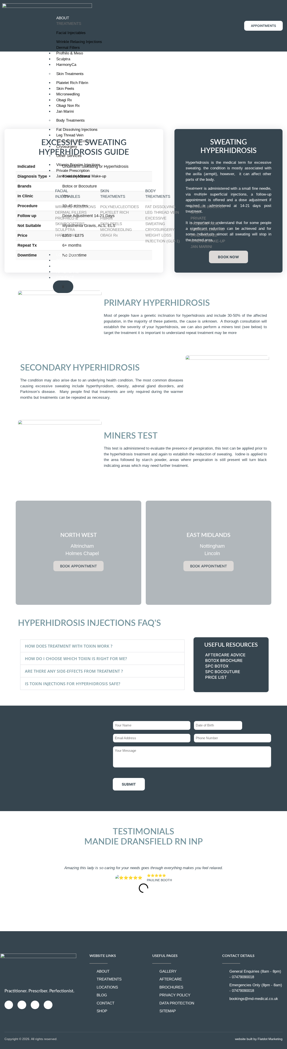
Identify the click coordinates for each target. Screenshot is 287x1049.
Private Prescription (72, 170)
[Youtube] (48, 1005)
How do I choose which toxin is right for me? (76, 658)
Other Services (69, 156)
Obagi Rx (64, 100)
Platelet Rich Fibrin (72, 83)
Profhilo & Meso (69, 53)
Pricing (64, 260)
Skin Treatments (70, 74)
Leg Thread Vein (69, 135)
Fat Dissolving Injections (77, 129)
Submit (129, 784)
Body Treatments (70, 120)
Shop (61, 266)
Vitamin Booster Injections (78, 165)
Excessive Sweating (73, 141)
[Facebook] (21, 1005)
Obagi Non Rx (68, 105)
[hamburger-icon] (224, 19)
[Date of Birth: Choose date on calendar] (247, 725)
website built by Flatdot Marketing (259, 1039)
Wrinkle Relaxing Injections (79, 42)
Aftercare (67, 272)
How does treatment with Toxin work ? (68, 646)
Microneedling (68, 94)
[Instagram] (8, 1005)
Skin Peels (65, 88)
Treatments (68, 24)
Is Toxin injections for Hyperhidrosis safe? (72, 683)
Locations (67, 255)
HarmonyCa (66, 64)
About (62, 18)
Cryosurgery (66, 146)
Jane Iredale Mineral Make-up (81, 176)
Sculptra (63, 59)
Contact (65, 278)
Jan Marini (65, 111)
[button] (102, 646)
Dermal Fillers (68, 47)
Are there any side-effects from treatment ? (74, 671)
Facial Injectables (71, 33)
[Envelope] (35, 1005)
